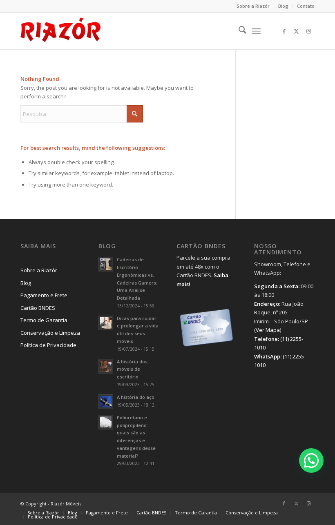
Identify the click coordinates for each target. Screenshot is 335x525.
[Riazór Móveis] (60, 31)
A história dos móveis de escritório (132, 369)
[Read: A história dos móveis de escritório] (105, 366)
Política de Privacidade (48, 345)
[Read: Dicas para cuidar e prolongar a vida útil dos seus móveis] (105, 323)
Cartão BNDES (37, 307)
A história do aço (135, 397)
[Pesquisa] (238, 31)
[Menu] (256, 31)
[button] (311, 460)
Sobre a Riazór (253, 6)
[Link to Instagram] (308, 31)
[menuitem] (253, 6)
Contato (306, 6)
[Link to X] (296, 31)
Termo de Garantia (43, 320)
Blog (283, 6)
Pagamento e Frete (43, 295)
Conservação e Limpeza (50, 332)
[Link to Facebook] (284, 31)
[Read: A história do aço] (105, 401)
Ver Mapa (268, 330)
